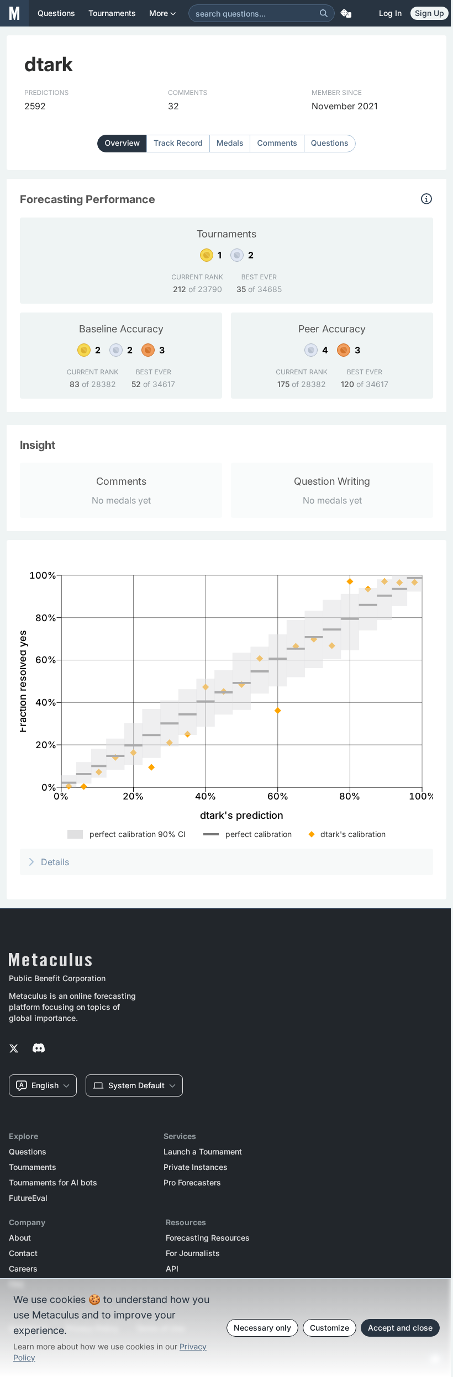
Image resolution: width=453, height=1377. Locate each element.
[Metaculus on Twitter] (14, 1049)
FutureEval (28, 1198)
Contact (23, 1253)
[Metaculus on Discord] (38, 1049)
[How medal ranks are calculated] (426, 198)
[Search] (324, 13)
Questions (330, 143)
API (172, 1268)
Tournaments (32, 1167)
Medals (230, 143)
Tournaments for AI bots (53, 1182)
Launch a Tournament (203, 1151)
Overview (122, 143)
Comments (277, 143)
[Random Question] (346, 13)
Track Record (178, 143)
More (158, 13)
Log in (390, 13)
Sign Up (429, 13)
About (20, 1237)
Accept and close (400, 1327)
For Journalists (193, 1253)
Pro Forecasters (192, 1182)
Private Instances (196, 1167)
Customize (329, 1327)
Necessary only (262, 1327)
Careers (23, 1268)
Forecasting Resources (208, 1237)
